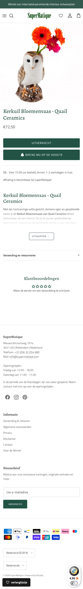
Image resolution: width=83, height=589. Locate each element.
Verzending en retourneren (19, 255)
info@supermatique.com (24, 356)
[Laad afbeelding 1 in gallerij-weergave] (41, 64)
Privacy (7, 433)
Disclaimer (9, 439)
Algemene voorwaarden (17, 427)
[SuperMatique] (39, 15)
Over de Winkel (12, 450)
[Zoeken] (13, 15)
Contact (7, 444)
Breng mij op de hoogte (44, 155)
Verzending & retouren (16, 421)
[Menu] (4, 15)
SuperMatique (17, 575)
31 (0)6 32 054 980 (27, 352)
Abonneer (15, 504)
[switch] (74, 583)
